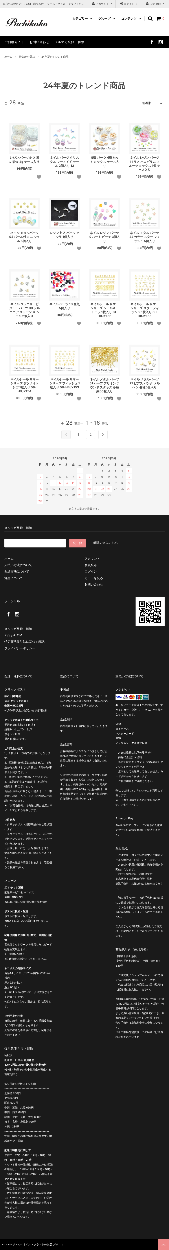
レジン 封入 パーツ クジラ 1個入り (64, 235)
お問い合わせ (39, 42)
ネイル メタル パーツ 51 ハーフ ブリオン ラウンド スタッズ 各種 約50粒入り (105, 385)
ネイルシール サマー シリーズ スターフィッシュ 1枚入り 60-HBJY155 (144, 310)
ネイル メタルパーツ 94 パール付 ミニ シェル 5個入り (24, 236)
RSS (7, 635)
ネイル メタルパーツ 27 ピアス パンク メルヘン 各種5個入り (144, 383)
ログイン (129, 4)
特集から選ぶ (27, 56)
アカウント (102, 4)
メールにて (145, 912)
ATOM (17, 635)
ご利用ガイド (14, 42)
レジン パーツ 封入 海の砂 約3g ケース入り (24, 159)
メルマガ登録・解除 (69, 42)
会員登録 (156, 4)
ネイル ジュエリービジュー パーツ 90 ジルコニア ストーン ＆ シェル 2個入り (24, 310)
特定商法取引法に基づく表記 (24, 641)
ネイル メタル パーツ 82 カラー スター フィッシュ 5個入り (144, 236)
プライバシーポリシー (19, 648)
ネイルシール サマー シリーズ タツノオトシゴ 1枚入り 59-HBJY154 (24, 385)
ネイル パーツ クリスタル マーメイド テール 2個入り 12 (64, 161)
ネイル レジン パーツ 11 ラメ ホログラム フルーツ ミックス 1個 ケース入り (144, 163)
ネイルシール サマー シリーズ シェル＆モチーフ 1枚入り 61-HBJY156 (104, 310)
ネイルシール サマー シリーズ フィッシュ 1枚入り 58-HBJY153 (64, 383)
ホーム (8, 56)
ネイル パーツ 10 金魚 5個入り (64, 306)
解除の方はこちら (105, 542)
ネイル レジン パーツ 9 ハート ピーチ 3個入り (104, 236)
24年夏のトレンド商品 (54, 56)
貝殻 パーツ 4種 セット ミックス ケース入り (104, 161)
